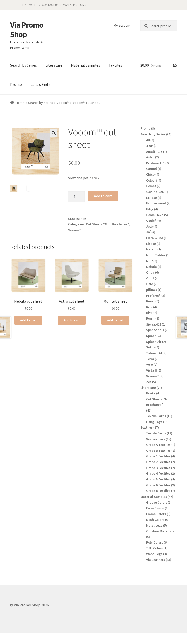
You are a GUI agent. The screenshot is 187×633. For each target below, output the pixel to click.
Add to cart (103, 195)
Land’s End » (40, 84)
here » (94, 177)
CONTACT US (50, 5)
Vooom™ (63, 102)
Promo (16, 84)
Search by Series (23, 65)
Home (20, 102)
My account (122, 25)
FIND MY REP (29, 5)
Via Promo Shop (26, 29)
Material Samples (85, 65)
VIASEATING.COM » (74, 5)
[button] (53, 133)
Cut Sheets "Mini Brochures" (107, 224)
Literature (53, 65)
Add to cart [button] (28, 320)
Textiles (115, 65)
